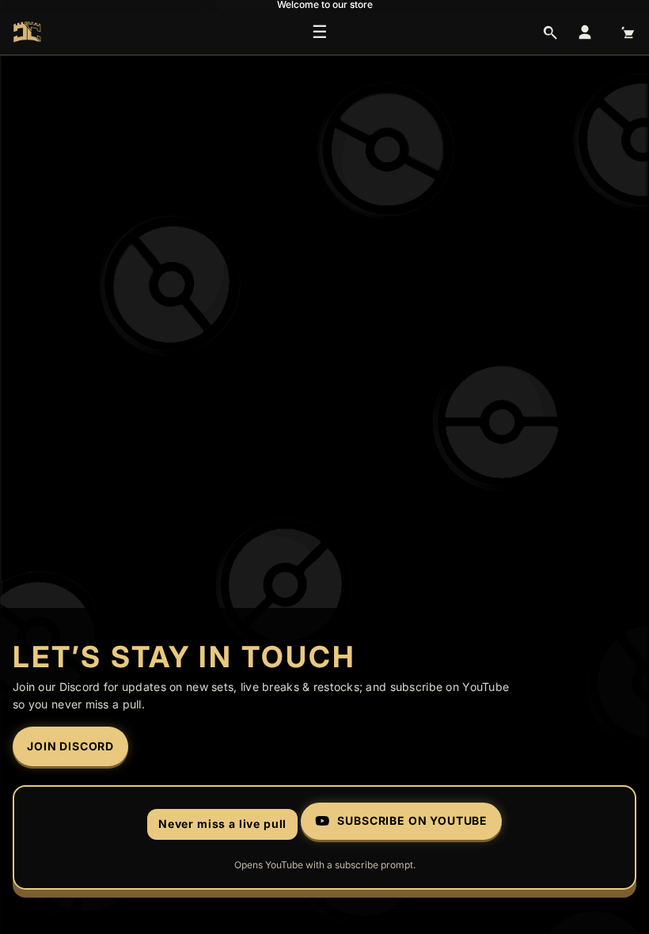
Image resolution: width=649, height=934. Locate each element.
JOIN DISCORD (70, 746)
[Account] (585, 32)
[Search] (550, 32)
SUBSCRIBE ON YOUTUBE (412, 820)
